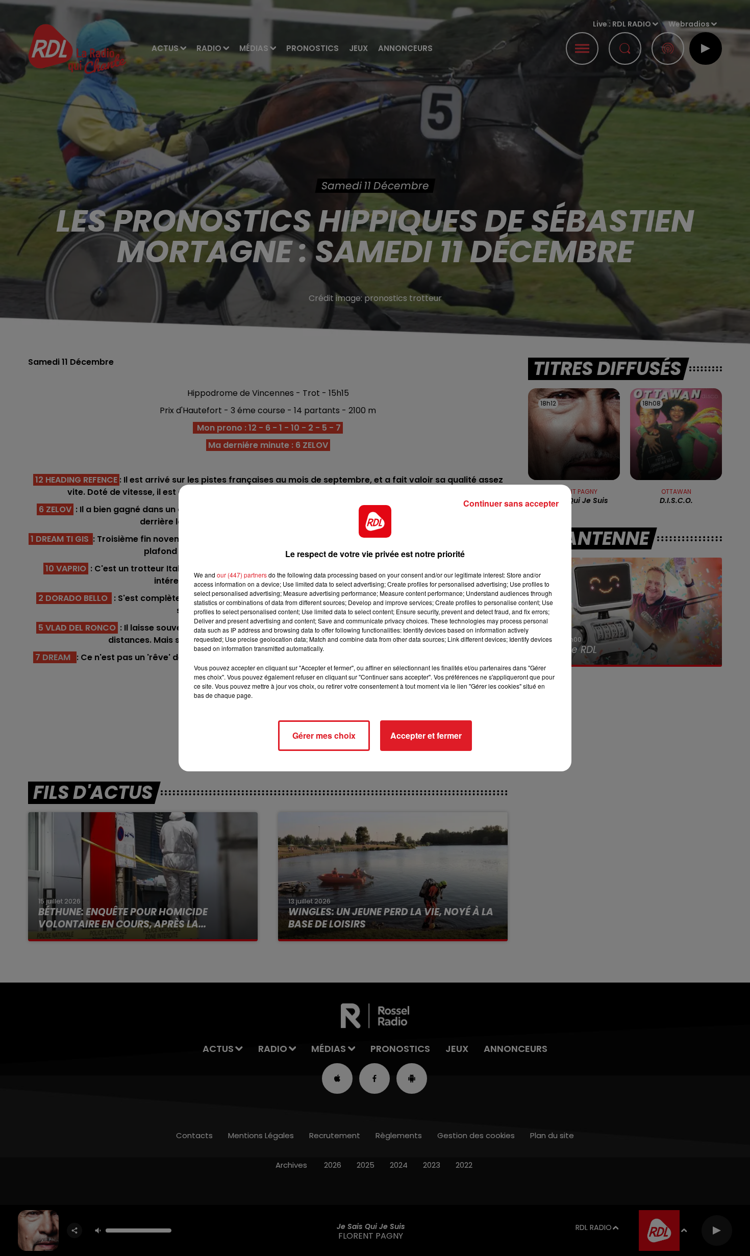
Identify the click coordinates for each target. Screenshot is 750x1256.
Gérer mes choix (324, 735)
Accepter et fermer (426, 735)
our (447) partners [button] (242, 574)
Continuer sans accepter (511, 503)
